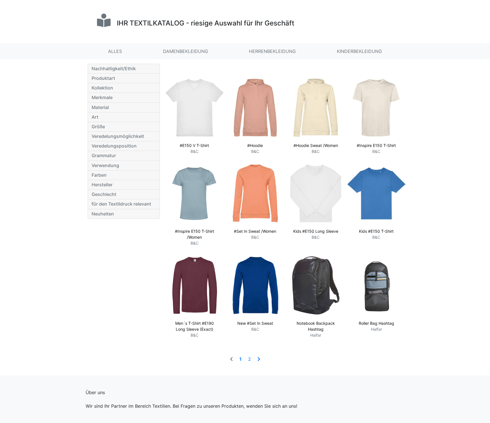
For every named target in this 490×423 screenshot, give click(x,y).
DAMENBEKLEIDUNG (185, 51)
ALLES (115, 51)
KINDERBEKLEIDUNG (359, 51)
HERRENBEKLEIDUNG (272, 51)
